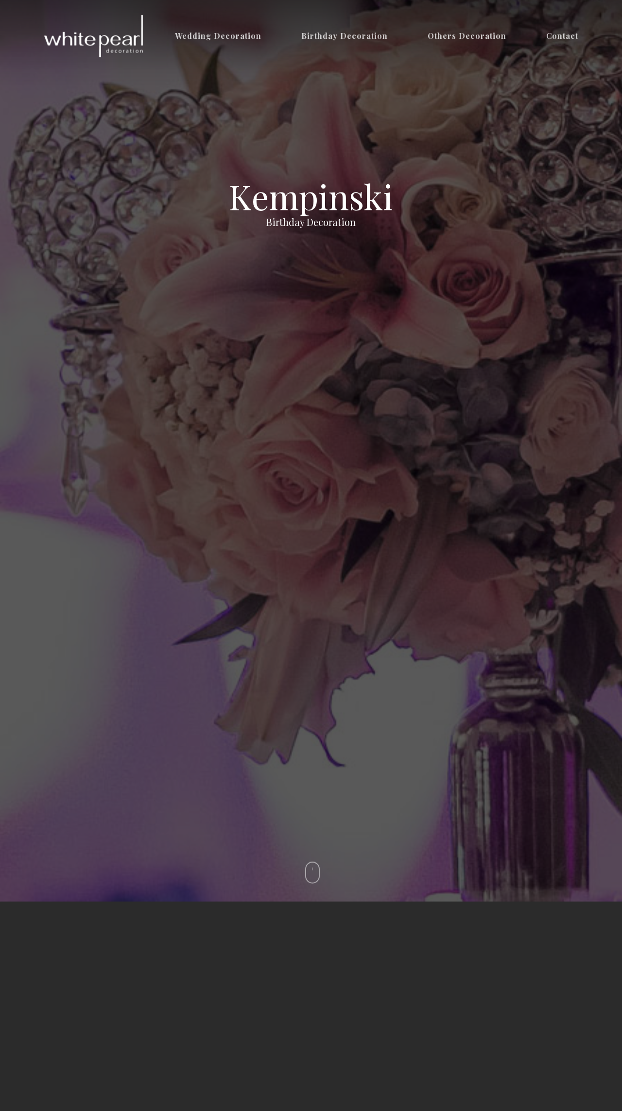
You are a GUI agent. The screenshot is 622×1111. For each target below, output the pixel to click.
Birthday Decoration (344, 36)
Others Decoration (467, 36)
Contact (562, 36)
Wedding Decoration (218, 36)
